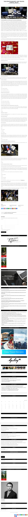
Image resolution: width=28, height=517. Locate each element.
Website (2, 228)
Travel (4, 21)
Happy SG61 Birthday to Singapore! (6, 381)
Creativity (19, 22)
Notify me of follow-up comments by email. (6, 229)
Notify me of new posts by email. (5, 230)
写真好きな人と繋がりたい (10, 30)
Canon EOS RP (22, 21)
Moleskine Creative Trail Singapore (11, 25)
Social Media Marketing (12, 28)
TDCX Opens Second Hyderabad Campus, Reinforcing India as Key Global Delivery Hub (12, 314)
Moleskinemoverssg (10, 27)
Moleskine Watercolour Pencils (4, 27)
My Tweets (2, 419)
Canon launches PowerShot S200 (5, 429)
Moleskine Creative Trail (4, 25)
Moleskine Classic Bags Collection (15, 24)
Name (2, 225)
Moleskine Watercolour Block (14, 26)
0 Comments (25, 30)
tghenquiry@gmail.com (3, 504)
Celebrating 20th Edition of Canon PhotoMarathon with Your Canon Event (14, 386)
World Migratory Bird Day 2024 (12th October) (13, 389)
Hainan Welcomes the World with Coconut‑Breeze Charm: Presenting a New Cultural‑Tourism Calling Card (13, 290)
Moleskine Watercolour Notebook (22, 26)
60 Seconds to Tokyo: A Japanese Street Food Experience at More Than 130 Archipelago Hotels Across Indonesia (13, 296)
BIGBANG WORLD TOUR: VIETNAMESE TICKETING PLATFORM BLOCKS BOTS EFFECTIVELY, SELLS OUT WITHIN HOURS (13, 293)
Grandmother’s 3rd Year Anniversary (8, 213)
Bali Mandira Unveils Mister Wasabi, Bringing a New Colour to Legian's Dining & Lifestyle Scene (12, 298)
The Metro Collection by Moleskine (15, 29)
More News (2, 307)
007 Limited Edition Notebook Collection (12, 21)
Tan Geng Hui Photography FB (14, 413)
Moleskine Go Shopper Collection (19, 25)
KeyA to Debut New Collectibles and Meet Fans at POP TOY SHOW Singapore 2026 (11, 313)
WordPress (17, 512)
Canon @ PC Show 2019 (21, 205)
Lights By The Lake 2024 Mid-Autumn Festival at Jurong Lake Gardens (9, 428)
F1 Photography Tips (3, 430)
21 (16, 406)
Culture (21, 22)
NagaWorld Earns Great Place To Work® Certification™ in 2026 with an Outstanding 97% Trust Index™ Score (14, 303)
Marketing (8, 23)
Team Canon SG (5, 29)
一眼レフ (4, 30)
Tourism (2, 21)
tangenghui (3, 499)
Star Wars (17, 28)
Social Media (2, 28)
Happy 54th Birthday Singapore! (13, 205)
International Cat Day (3, 205)
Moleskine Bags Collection (7, 24)
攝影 (20, 30)
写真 (6, 30)
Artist (18, 21)
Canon (20, 21)
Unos (13, 512)
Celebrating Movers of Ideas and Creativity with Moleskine (10, 22)
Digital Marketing (24, 22)
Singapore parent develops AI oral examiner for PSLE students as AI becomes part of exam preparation (14, 315)
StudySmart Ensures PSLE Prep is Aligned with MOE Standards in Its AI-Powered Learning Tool (13, 325)
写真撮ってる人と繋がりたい (16, 30)
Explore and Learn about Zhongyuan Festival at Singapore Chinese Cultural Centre (10, 435)
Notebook (14, 27)
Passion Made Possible (21, 27)
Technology (9, 29)
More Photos (2, 369)
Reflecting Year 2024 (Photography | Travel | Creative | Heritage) (9, 388)
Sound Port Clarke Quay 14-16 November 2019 (10, 212)
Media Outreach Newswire (14, 310)
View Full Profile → (3, 501)
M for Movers (5, 23)
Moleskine (11, 23)
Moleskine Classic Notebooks (22, 24)
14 (16, 405)
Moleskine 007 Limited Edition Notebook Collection (18, 23)
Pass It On (17, 27)
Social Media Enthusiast (7, 28)
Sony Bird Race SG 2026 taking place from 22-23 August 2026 (9, 380)
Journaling (2, 23)
